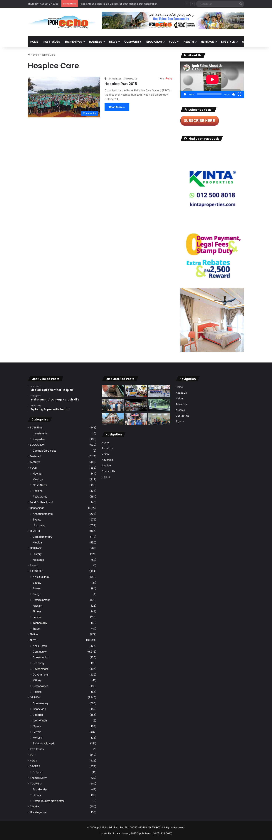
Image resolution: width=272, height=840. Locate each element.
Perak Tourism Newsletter (48, 800)
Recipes (37, 490)
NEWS (113, 41)
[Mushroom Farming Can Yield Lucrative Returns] (159, 419)
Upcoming (39, 525)
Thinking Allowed (43, 743)
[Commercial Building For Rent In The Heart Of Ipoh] (113, 419)
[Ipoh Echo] (62, 22)
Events (37, 519)
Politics (37, 691)
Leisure (37, 617)
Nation (34, 634)
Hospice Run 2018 (121, 83)
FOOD (172, 41)
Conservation (41, 657)
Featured (35, 456)
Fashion (37, 605)
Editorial (38, 714)
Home (34, 41)
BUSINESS (95, 41)
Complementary (42, 536)
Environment (40, 668)
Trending (35, 806)
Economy (38, 663)
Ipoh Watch (40, 720)
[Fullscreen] (239, 94)
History (37, 553)
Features (35, 461)
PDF (32, 754)
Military (37, 680)
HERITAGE (207, 41)
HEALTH (189, 41)
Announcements (43, 513)
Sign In (106, 476)
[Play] (185, 94)
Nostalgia (38, 559)
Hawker (37, 473)
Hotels (37, 795)
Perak (33, 760)
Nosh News (40, 485)
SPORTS (35, 766)
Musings (38, 479)
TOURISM (36, 783)
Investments (40, 433)
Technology (40, 622)
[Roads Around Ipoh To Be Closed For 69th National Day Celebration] (159, 391)
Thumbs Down (38, 777)
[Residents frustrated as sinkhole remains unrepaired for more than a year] (113, 391)
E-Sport (38, 772)
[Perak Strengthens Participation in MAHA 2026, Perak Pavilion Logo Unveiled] (136, 391)
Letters (37, 731)
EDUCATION (154, 41)
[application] (212, 79)
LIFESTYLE (228, 41)
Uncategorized (38, 812)
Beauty (37, 582)
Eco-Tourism (40, 789)
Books (37, 588)
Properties (39, 439)
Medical (37, 542)
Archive (106, 465)
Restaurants (40, 496)
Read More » (117, 107)
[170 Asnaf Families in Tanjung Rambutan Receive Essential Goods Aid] (113, 405)
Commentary (40, 703)
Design (37, 594)
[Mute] (233, 94)
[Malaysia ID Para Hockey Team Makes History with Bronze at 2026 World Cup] (136, 419)
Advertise (107, 459)
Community (40, 651)
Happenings (37, 507)
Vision (105, 454)
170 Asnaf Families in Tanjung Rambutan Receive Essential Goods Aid (119, 3)
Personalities (40, 686)
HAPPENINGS (73, 41)
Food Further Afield (41, 502)
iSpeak (37, 726)
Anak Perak (40, 645)
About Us (107, 448)
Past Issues (51, 41)
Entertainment (41, 599)
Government (40, 674)
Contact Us (108, 471)
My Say (37, 737)
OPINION (247, 41)
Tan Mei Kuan (114, 78)
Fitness (37, 611)
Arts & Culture (41, 576)
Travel (36, 628)
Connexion (39, 709)
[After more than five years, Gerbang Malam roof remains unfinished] (136, 405)
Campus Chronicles (44, 450)
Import (34, 565)
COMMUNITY (132, 41)
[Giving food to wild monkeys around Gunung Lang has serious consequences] (159, 405)
